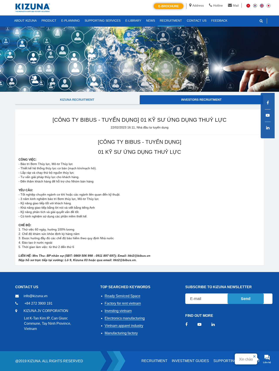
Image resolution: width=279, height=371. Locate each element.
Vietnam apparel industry (124, 326)
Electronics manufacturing (125, 318)
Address (198, 5)
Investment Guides (190, 361)
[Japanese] (268, 5)
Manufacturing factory (121, 333)
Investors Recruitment (201, 99)
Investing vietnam (118, 311)
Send (245, 298)
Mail (236, 5)
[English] (262, 5)
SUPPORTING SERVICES (103, 20)
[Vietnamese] (248, 5)
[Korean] (255, 5)
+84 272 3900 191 (38, 303)
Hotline (218, 5)
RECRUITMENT (154, 361)
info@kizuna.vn (36, 296)
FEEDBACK (219, 20)
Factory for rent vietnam (123, 303)
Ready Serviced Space (122, 296)
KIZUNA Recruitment (77, 99)
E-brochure (168, 6)
